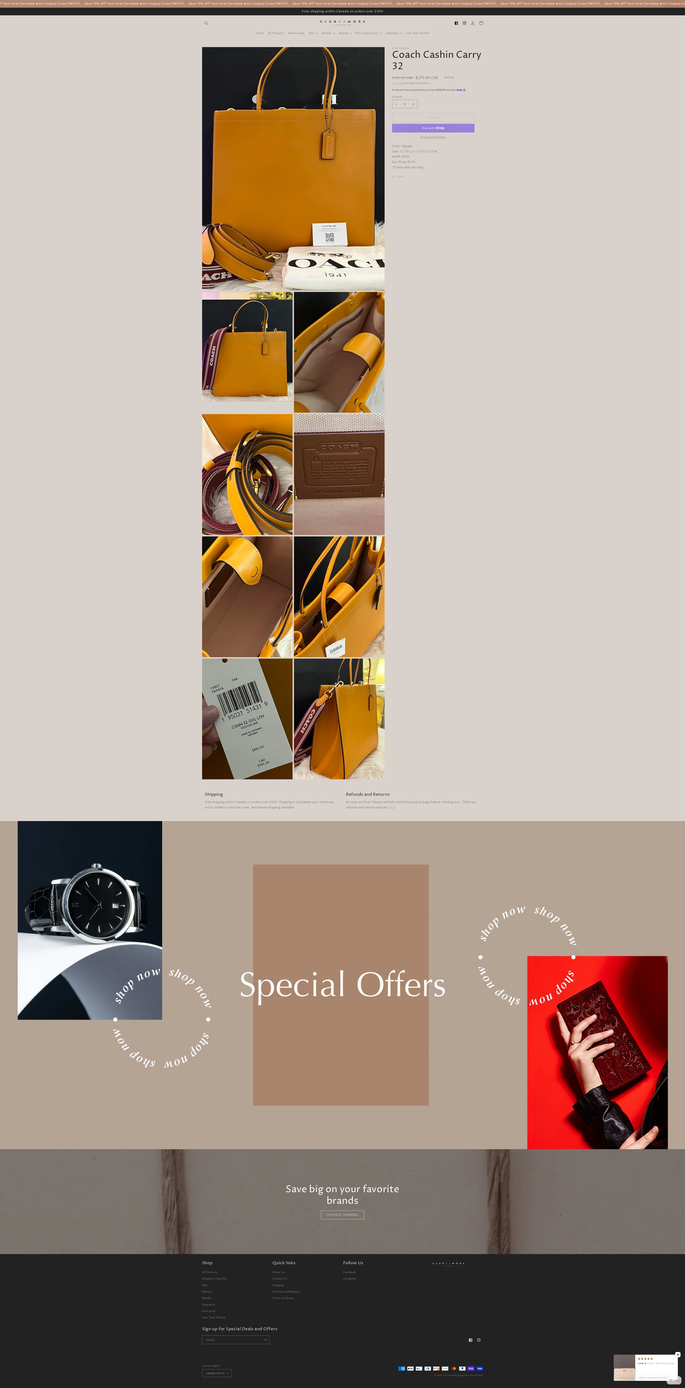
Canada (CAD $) (215, 1373)
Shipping (397, 83)
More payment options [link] (433, 136)
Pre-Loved (208, 1311)
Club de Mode (450, 1375)
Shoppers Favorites (214, 1278)
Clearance (208, 1304)
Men (205, 1285)
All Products (210, 1272)
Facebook (349, 1272)
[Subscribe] (265, 1339)
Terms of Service (283, 1298)
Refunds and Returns (286, 1291)
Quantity (397, 96)
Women (207, 1291)
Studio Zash (477, 1375)
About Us (279, 1272)
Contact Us (280, 1278)
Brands (206, 1298)
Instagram (349, 1278)
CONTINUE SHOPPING (342, 1215)
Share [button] (400, 176)
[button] (206, 23)
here (391, 807)
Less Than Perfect (213, 1317)
